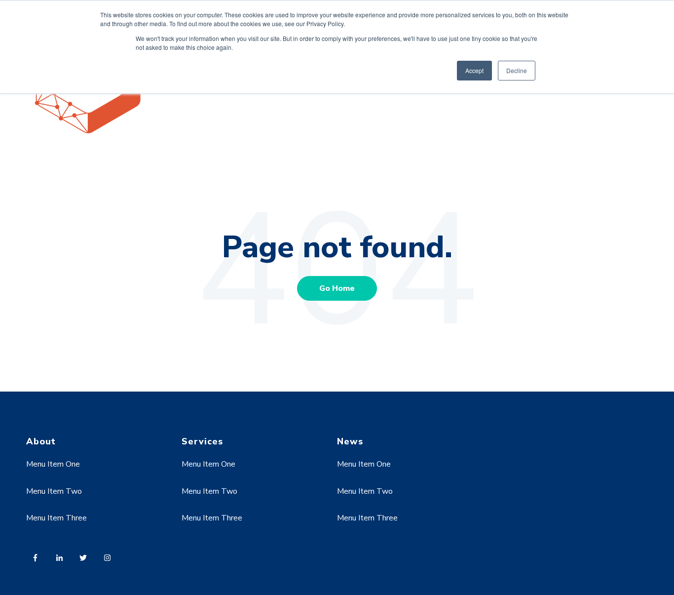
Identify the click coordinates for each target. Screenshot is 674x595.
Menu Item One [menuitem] (53, 464)
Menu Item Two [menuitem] (54, 491)
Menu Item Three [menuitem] (56, 518)
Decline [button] (516, 70)
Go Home (337, 288)
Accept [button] (474, 70)
